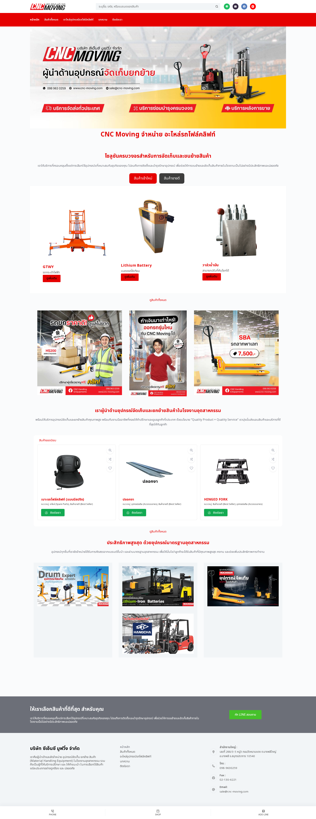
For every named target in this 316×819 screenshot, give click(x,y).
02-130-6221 (228, 780)
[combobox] (154, 6)
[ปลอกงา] (150, 472)
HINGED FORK (215, 499)
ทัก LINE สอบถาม (245, 714)
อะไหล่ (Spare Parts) (59, 504)
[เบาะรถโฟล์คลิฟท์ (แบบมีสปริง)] (68, 472)
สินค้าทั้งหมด (51, 20)
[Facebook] (244, 6)
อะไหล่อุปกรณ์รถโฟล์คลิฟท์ (78, 20)
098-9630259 (228, 768)
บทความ (102, 20)
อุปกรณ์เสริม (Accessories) (144, 504)
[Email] (236, 6)
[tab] (143, 178)
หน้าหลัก (34, 20)
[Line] (227, 6)
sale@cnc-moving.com (234, 792)
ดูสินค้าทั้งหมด (158, 300)
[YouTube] (253, 6)
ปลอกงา (128, 499)
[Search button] (216, 6)
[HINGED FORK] (231, 472)
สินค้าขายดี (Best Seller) (81, 504)
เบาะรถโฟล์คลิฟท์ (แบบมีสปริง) (62, 499)
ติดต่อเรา (117, 20)
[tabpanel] (158, 240)
